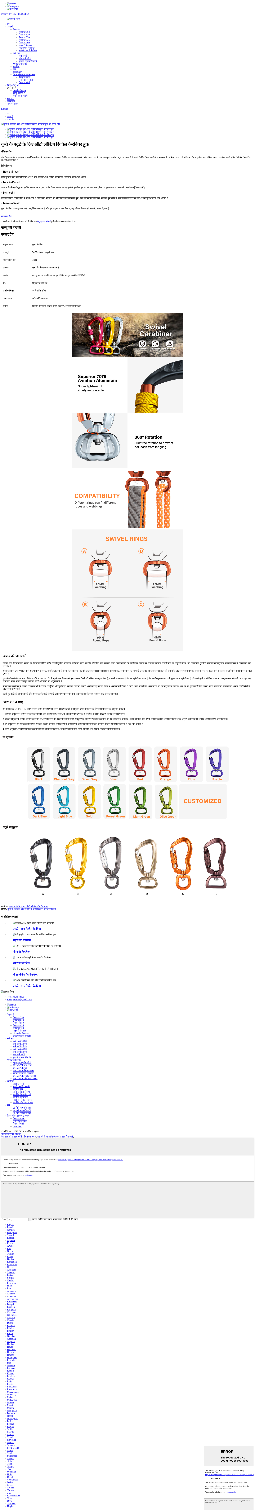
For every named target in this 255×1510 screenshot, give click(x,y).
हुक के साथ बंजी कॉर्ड (28, 61)
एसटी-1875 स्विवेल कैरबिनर (27, 985)
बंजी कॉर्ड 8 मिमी (20, 1052)
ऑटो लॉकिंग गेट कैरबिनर (25, 974)
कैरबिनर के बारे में (20, 95)
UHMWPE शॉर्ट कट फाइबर (25, 1078)
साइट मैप (5, 1134)
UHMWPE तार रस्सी (22, 1065)
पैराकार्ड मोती (24, 82)
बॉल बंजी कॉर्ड (25, 58)
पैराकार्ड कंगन (24, 77)
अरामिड (16, 66)
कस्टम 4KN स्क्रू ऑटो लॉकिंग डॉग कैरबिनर (28, 906)
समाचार (10, 98)
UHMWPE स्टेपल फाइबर (24, 1076)
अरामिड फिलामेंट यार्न (22, 1094)
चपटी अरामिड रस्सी (21, 1086)
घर (8, 24)
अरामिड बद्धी (18, 1089)
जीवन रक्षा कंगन (29, 1136)
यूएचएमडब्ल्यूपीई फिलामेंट (23, 1073)
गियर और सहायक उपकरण (24, 74)
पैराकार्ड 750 (24, 32)
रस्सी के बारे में (19, 93)
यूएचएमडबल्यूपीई (20, 64)
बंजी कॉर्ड (23, 56)
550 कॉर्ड (18, 1136)
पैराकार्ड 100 (24, 42)
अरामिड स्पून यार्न (20, 1097)
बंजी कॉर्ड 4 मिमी (20, 1044)
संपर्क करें (11, 101)
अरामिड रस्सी (18, 1084)
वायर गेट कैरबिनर (21, 963)
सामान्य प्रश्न (12, 103)
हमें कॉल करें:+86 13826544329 (15, 14)
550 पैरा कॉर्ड (67, 1136)
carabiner (17, 72)
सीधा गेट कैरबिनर (21, 951)
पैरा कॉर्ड (41, 1136)
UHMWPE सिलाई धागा (23, 1070)
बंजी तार (16, 53)
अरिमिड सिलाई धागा (21, 1092)
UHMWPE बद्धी (20, 1068)
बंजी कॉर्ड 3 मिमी (20, 1041)
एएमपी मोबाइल (15, 1134)
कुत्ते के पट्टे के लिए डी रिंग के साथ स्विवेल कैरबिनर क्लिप (32, 909)
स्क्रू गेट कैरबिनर (22, 940)
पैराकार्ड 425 (24, 40)
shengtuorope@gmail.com (19, 999)
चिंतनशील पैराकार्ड (27, 48)
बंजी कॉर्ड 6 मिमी (20, 1049)
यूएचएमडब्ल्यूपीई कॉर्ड (22, 1062)
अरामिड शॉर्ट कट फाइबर (23, 1102)
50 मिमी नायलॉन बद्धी (22, 1113)
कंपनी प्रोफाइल (19, 90)
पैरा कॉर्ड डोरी (7, 1136)
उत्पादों (10, 26)
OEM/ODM (13, 85)
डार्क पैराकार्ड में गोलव (28, 50)
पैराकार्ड (16, 29)
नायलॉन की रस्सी (53, 1136)
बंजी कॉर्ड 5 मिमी (20, 1046)
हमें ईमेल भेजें (6, 216)
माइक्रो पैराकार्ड (25, 45)
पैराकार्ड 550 (24, 37)
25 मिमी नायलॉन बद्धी (22, 1107)
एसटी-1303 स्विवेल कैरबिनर (27, 928)
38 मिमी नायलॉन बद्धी (22, 1110)
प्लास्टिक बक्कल (26, 80)
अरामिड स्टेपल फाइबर (22, 1100)
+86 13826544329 (15, 996)
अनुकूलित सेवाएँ (43, 221)
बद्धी (14, 69)
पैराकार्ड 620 (24, 34)
